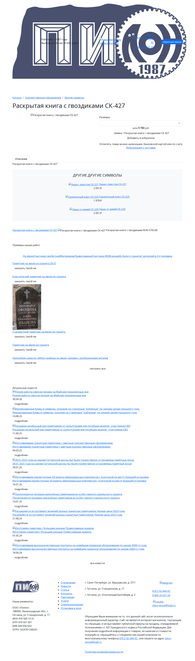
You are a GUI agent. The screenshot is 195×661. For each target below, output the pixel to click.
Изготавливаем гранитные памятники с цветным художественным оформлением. (61, 446)
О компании (68, 582)
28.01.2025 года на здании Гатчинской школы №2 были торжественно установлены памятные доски (72, 463)
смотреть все (98, 368)
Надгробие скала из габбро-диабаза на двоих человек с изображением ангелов (60, 358)
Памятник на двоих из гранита (30, 345)
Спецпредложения (72, 604)
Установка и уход (71, 608)
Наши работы (115, 86)
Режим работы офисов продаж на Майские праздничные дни (49, 395)
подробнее (21, 404)
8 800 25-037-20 (145, 47)
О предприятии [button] (145, 86)
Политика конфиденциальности (104, 652)
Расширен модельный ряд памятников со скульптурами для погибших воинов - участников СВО (70, 429)
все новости (97, 563)
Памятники (42, 86)
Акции (64, 86)
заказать (25, 268)
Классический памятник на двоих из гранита (39, 276)
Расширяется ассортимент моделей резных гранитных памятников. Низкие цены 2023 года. (67, 514)
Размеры (105, 117)
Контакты (174, 86)
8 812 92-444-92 (149, 38)
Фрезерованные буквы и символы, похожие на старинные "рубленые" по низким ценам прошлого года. (74, 412)
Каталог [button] (18, 86)
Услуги (65, 601)
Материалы (87, 86)
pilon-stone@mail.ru (164, 605)
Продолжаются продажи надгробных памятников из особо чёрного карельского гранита (66, 498)
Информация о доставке (141, 147)
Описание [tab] (21, 159)
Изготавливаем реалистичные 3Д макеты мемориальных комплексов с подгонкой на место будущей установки (79, 480)
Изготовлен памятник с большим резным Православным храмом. (52, 532)
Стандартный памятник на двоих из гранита (38, 331)
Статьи (65, 590)
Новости (66, 586)
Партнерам (67, 597)
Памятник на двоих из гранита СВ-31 (34, 263)
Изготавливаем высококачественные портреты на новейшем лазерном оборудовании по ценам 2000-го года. (78, 549)
